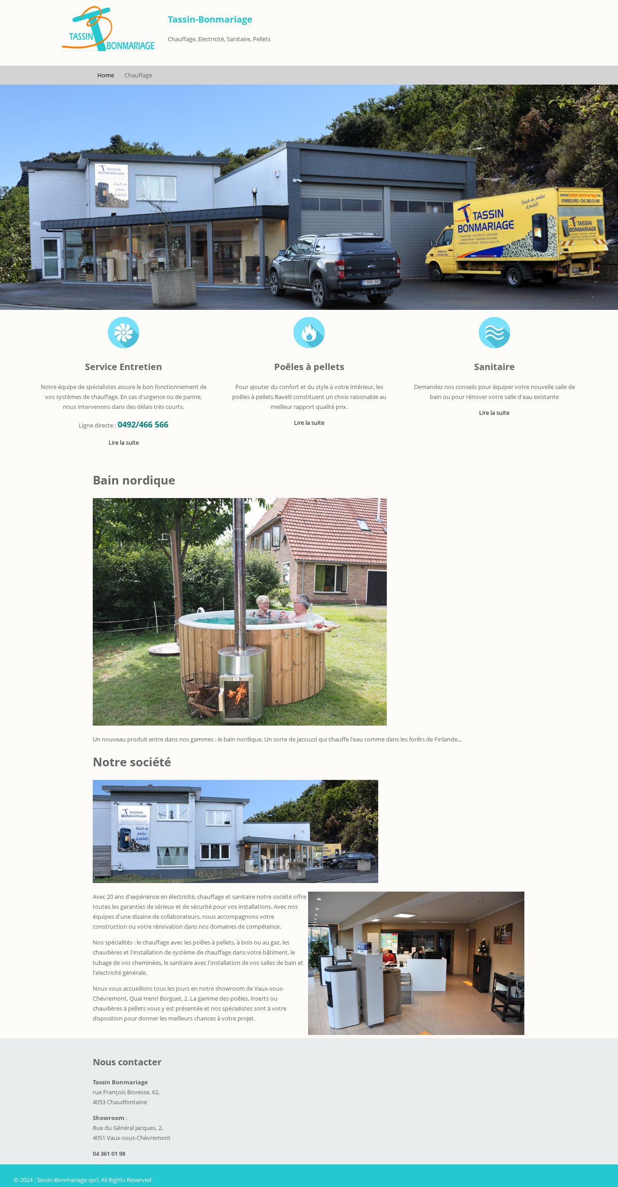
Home (105, 75)
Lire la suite (124, 443)
